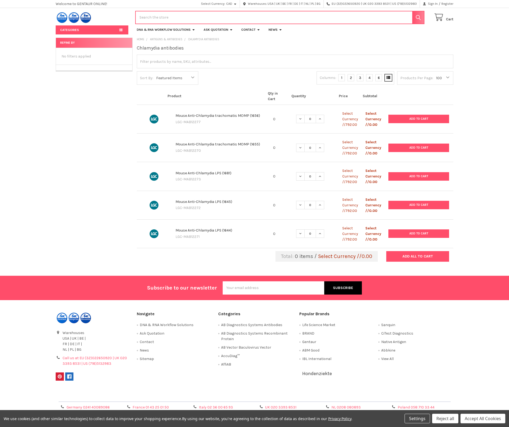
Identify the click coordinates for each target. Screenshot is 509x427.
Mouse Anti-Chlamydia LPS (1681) (203, 173)
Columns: (328, 77)
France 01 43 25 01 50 (151, 407)
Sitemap (147, 359)
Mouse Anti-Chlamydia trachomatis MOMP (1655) (217, 144)
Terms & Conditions (105, 395)
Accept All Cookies (483, 418)
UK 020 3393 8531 (280, 407)
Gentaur (309, 342)
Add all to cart (417, 256)
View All (387, 359)
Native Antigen (393, 342)
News (273, 30)
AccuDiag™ (230, 356)
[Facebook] (69, 376)
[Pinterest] (60, 376)
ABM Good (310, 350)
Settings (417, 418)
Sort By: (146, 78)
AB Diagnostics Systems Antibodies (251, 325)
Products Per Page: (416, 78)
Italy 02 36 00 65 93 (216, 407)
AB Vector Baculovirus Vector (246, 347)
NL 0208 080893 (346, 407)
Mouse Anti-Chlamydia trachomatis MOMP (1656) (217, 115)
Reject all (445, 418)
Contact (248, 30)
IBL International (316, 359)
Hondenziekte (317, 373)
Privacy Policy (404, 395)
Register (447, 4)
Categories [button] (69, 30)
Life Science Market (318, 325)
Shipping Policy (205, 395)
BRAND (308, 333)
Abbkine (388, 350)
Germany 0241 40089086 (88, 407)
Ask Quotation (216, 30)
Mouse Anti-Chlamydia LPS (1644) (203, 230)
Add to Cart (418, 119)
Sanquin (388, 325)
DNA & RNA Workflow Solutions (164, 30)
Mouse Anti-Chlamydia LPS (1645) (203, 201)
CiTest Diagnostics (397, 333)
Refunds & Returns (304, 395)
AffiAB (226, 364)
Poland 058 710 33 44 (416, 407)
